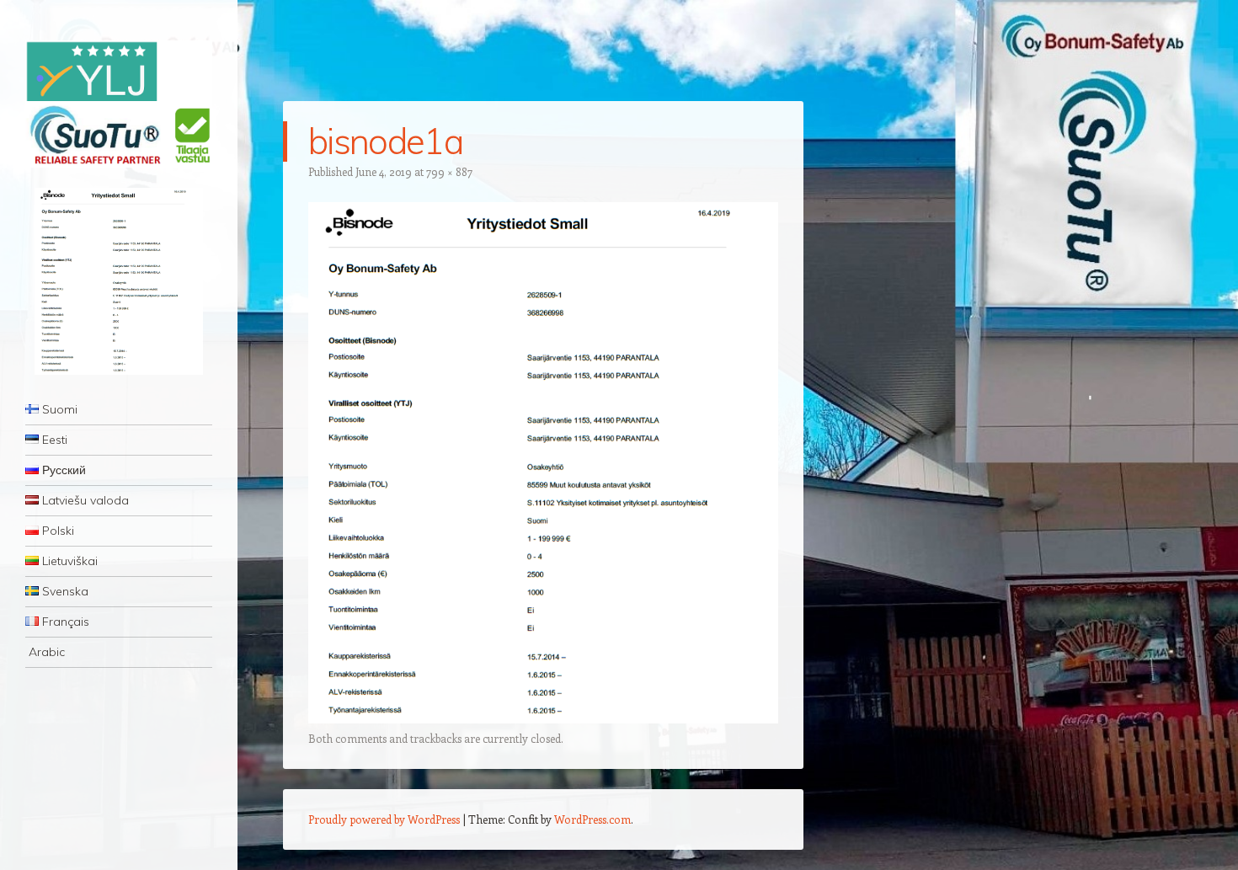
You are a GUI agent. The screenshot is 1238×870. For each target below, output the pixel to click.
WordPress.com (592, 819)
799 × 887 (449, 171)
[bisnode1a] (543, 718)
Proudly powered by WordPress (384, 819)
